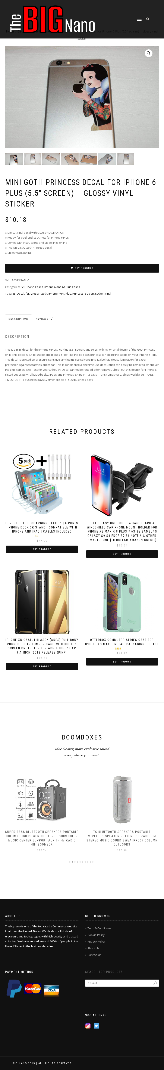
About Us (93, 948)
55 (14, 293)
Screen (89, 293)
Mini (61, 293)
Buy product (84, 268)
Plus (68, 293)
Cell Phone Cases (31, 287)
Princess (77, 293)
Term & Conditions (99, 928)
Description (18, 318)
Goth (44, 293)
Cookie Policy (96, 935)
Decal (20, 293)
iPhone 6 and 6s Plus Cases (62, 287)
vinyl (108, 293)
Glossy (35, 293)
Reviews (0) (45, 318)
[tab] (18, 318)
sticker (99, 293)
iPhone (53, 293)
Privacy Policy (96, 941)
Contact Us (94, 955)
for (27, 293)
